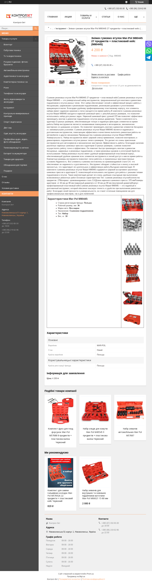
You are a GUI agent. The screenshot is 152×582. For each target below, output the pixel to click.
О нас (4, 176)
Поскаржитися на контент (70, 579)
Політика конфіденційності (93, 579)
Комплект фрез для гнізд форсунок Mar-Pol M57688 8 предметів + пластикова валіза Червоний (60, 435)
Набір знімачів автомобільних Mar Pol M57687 (130, 432)
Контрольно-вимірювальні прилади (16, 114)
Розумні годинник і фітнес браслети (16, 63)
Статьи (106, 17)
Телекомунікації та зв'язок (16, 147)
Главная (53, 17)
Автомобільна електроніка (16, 70)
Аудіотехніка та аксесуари (16, 76)
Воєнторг (8, 44)
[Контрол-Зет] (19, 13)
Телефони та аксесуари (15, 93)
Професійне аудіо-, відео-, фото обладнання (16, 140)
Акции (68, 17)
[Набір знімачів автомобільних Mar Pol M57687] (130, 411)
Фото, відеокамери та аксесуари (14, 100)
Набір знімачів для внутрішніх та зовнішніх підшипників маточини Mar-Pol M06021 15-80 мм (95, 494)
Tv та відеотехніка (12, 56)
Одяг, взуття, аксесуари (15, 133)
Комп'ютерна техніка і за (16, 81)
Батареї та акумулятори (15, 153)
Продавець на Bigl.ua (76, 576)
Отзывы (6, 182)
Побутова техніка (12, 50)
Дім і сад (7, 127)
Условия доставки (10, 188)
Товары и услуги (9, 38)
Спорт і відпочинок (13, 122)
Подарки (8, 170)
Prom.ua (90, 574)
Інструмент (9, 107)
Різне (6, 87)
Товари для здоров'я (13, 159)
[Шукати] (36, 28)
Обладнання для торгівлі (15, 165)
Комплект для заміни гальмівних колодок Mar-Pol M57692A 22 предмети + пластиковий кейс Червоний (60, 495)
